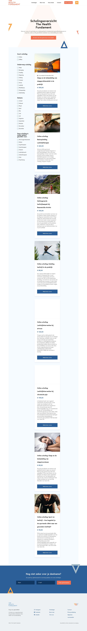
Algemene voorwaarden (71, 616)
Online (20, 57)
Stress (20, 82)
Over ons (51, 614)
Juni (20, 113)
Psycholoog (22, 160)
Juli (20, 116)
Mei (20, 111)
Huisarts (21, 149)
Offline (20, 59)
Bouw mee (51, 612)
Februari (21, 103)
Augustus (21, 118)
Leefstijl (21, 85)
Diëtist (20, 142)
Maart (20, 106)
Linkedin (37, 614)
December (21, 128)
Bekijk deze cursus (47, 105)
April (20, 108)
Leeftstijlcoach (22, 152)
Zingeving (21, 75)
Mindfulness (22, 87)
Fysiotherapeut (22, 147)
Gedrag (21, 77)
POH (20, 157)
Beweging (21, 70)
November (21, 126)
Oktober (21, 123)
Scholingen (52, 609)
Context (21, 80)
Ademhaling (22, 92)
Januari (20, 101)
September (21, 121)
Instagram (38, 609)
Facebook (38, 612)
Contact (70, 609)
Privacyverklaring (72, 612)
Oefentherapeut (23, 155)
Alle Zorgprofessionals (24, 139)
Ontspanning (22, 90)
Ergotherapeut (22, 144)
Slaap (20, 67)
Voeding (21, 72)
